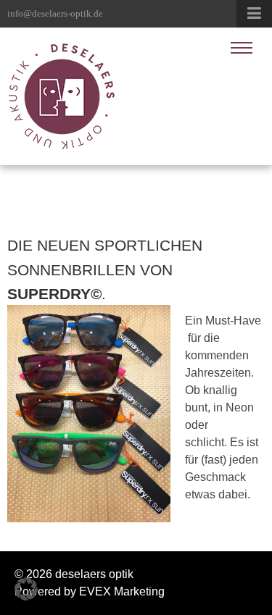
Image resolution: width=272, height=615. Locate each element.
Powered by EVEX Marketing (90, 591)
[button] (26, 589)
